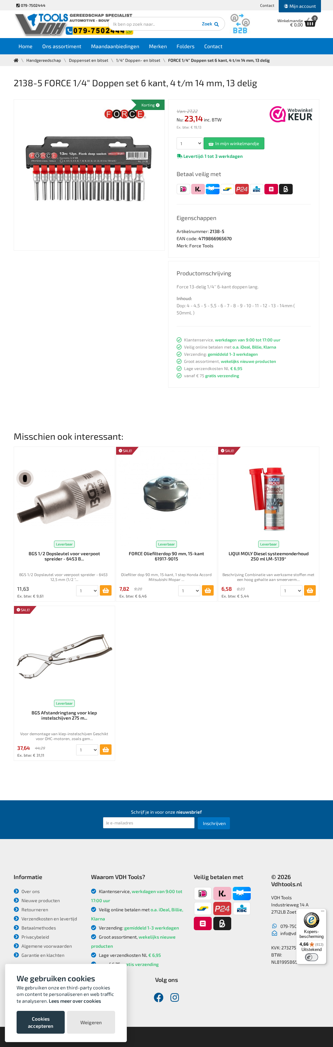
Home (26, 46)
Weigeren (91, 1022)
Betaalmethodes (38, 927)
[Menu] (322, 912)
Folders (185, 46)
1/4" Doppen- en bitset (138, 60)
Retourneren (34, 909)
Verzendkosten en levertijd (48, 918)
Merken (158, 46)
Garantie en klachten (42, 955)
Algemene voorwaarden (46, 946)
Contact (267, 5)
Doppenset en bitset (88, 60)
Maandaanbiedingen (115, 46)
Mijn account (302, 6)
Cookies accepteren (40, 1022)
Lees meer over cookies (75, 1001)
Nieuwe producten (40, 900)
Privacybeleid (34, 937)
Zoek (207, 23)
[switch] (311, 957)
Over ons (30, 891)
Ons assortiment (61, 46)
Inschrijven (214, 823)
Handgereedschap (43, 60)
